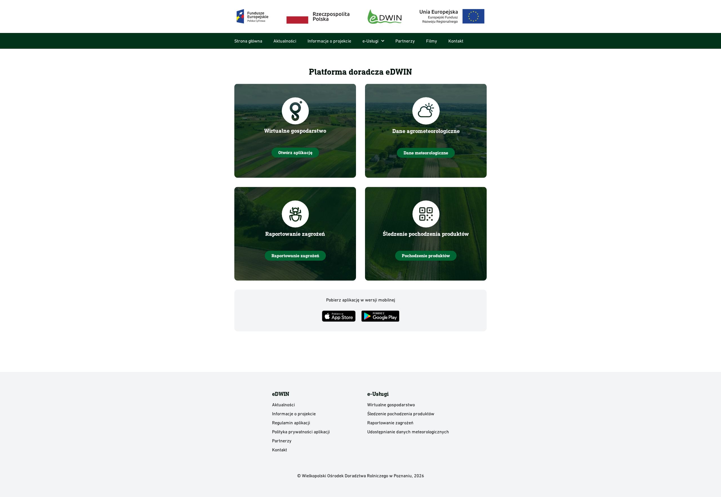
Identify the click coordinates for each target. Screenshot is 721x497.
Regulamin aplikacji (291, 422)
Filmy (431, 40)
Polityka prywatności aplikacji (301, 431)
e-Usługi (370, 40)
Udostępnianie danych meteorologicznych (408, 431)
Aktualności (284, 40)
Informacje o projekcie (329, 40)
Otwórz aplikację (295, 152)
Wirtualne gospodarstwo (391, 404)
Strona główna (248, 40)
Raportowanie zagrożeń (295, 255)
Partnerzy (405, 40)
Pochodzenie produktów (426, 255)
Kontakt (455, 40)
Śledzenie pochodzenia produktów (400, 413)
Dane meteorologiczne (426, 153)
